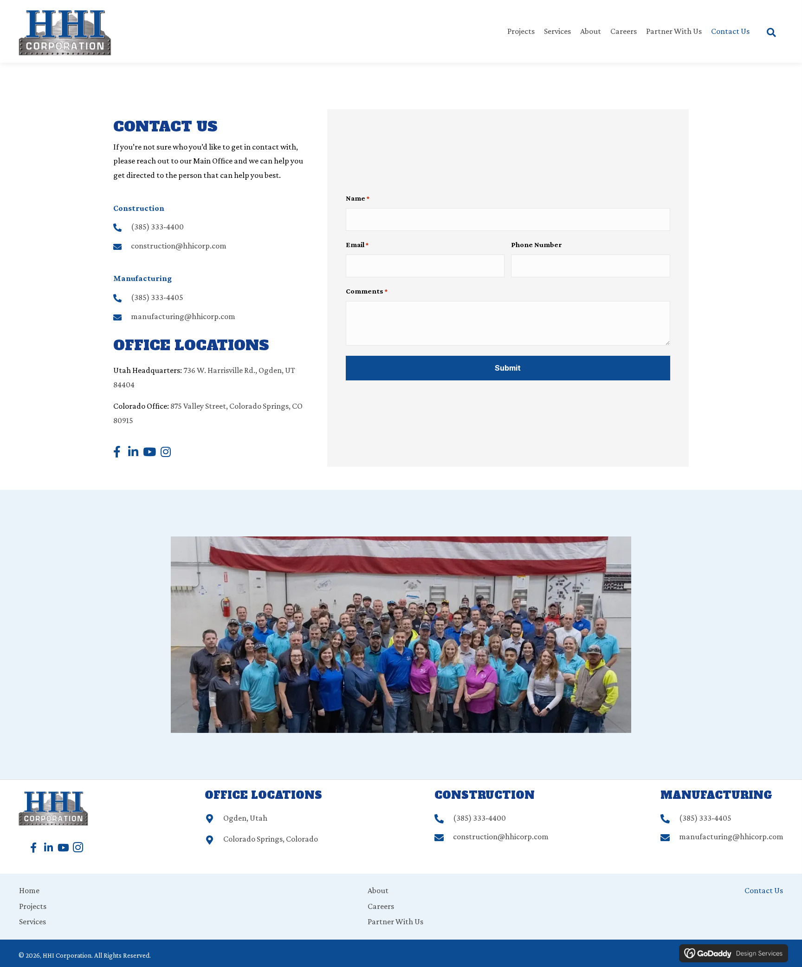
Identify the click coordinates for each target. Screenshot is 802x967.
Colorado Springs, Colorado (270, 838)
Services (32, 921)
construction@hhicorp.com (178, 245)
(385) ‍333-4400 (479, 818)
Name (357, 198)
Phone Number (536, 244)
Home (29, 890)
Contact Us (763, 890)
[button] (117, 451)
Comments (367, 291)
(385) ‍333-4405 (157, 297)
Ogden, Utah (245, 818)
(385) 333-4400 (157, 226)
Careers (381, 906)
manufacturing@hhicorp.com (183, 316)
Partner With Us (395, 921)
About (378, 890)
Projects (32, 906)
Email (357, 244)
